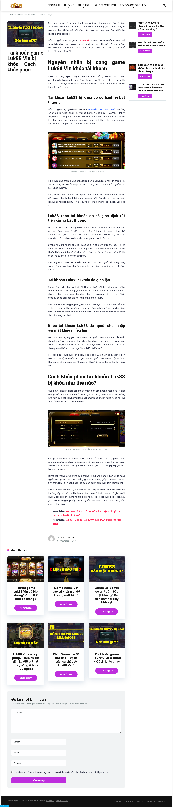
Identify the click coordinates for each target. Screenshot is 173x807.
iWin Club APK (67, 537)
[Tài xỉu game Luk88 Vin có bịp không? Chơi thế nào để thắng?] (25, 581)
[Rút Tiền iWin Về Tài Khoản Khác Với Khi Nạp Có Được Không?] (132, 28)
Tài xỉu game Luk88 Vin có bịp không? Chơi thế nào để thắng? (26, 593)
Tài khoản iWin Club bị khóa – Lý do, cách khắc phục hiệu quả (151, 68)
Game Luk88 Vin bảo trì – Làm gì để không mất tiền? (66, 591)
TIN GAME (69, 5)
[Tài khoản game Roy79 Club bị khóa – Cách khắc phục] (107, 647)
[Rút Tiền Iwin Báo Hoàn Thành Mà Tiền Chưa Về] (132, 47)
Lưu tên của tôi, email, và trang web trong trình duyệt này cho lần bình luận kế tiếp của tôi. (61, 772)
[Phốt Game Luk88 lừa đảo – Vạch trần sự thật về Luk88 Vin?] (66, 647)
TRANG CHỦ (54, 5)
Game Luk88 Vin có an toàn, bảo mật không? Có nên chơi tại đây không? (107, 595)
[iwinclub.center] (16, 4)
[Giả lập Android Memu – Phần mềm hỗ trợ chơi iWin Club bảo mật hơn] (132, 89)
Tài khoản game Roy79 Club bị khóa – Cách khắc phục (107, 657)
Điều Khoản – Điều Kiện (156, 801)
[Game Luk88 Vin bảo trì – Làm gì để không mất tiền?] (66, 581)
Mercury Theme (62, 801)
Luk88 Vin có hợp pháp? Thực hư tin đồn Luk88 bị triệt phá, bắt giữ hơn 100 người (25, 661)
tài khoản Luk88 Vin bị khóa (101, 109)
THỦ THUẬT (83, 5)
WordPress (50, 801)
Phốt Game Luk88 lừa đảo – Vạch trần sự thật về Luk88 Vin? (66, 659)
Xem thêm (26, 607)
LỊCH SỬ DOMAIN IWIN (105, 5)
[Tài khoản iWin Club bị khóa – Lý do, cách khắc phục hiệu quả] (132, 70)
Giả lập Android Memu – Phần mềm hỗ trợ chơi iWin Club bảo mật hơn (151, 87)
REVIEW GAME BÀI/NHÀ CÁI (133, 5)
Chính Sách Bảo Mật (134, 801)
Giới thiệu (118, 801)
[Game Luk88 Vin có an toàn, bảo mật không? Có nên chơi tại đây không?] (107, 581)
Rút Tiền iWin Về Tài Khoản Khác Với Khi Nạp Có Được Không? (151, 26)
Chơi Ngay (66, 604)
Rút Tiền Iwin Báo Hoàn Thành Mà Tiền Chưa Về (151, 44)
